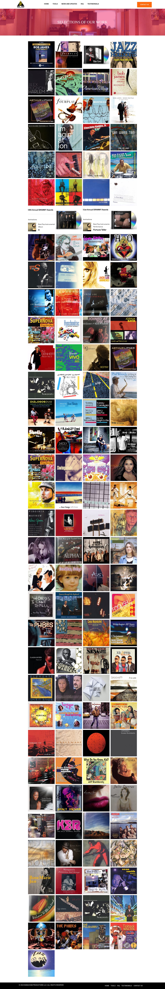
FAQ (82, 4)
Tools (55, 4)
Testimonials (93, 4)
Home (46, 4)
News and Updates (69, 4)
